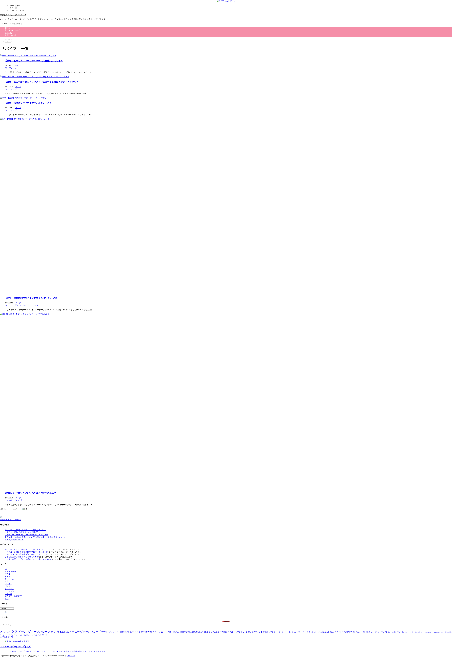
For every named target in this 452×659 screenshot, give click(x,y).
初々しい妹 (157, 632)
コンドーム (9, 579)
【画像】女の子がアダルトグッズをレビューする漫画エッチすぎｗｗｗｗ (42, 81)
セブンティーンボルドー (278, 632)
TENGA (64, 631)
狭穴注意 (449, 632)
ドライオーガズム (171, 632)
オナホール (9, 576)
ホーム (7, 28)
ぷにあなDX (195, 632)
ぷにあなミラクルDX (210, 632)
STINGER (71, 656)
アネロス (223, 632)
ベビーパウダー (409, 632)
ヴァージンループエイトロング (381, 632)
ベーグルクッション (309, 632)
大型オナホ (146, 632)
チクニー (8, 581)
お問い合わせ (15, 5)
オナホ (5, 631)
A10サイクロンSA (398, 632)
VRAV (39, 635)
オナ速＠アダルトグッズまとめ (13, 15)
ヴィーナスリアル (8, 635)
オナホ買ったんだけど (14, 540)
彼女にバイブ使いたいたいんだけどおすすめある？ (30, 493)
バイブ (18, 65)
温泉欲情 (124, 632)
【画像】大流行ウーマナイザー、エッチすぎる (28, 103)
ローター (8, 594)
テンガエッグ (357, 632)
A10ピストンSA (431, 632)
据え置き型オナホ (255, 632)
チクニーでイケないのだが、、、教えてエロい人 (25, 530)
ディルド (9, 500)
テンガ (55, 631)
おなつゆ (320, 632)
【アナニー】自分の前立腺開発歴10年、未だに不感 (26, 535)
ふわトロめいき (330, 632)
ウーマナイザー (11, 68)
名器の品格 (366, 632)
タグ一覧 (13, 8)
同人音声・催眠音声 (13, 596)
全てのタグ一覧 (6, 637)
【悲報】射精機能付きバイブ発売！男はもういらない (31, 298)
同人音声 (349, 632)
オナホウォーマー (295, 632)
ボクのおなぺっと (420, 632)
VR (6, 569)
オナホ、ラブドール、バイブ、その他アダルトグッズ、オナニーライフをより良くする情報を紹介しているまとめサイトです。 (53, 651)
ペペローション (18, 635)
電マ (22, 500)
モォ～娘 (443, 632)
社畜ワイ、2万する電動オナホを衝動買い (22, 532)
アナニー (74, 631)
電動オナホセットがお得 (10, 520)
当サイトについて (16, 10)
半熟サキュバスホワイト (30, 635)
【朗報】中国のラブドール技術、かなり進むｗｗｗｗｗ (28, 559)
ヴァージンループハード (94, 631)
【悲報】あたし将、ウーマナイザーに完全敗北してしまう (34, 60)
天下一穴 (44, 635)
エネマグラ (135, 632)
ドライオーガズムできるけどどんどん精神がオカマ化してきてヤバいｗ (35, 537)
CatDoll (438, 632)
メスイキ (114, 631)
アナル (7, 574)
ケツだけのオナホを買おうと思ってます (22, 557)
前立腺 (265, 632)
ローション (9, 591)
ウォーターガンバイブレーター (18, 305)
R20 (1, 635)
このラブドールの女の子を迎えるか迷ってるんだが (26, 554)
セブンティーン (241, 632)
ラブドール (9, 589)
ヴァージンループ (39, 631)
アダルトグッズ (11, 571)
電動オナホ (185, 632)
